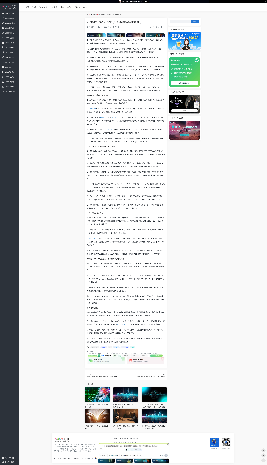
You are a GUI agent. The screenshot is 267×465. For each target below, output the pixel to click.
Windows (120, 324)
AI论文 (61, 449)
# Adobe (103, 347)
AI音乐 (56, 449)
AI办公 (87, 446)
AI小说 (94, 449)
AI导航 (57, 451)
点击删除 (154, 353)
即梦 (71, 451)
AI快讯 (34, 7)
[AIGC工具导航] (62, 440)
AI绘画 (76, 446)
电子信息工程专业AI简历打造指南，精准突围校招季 (153, 427)
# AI (110, 347)
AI (139, 75)
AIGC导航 (83, 444)
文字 (113, 117)
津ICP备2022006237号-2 (86, 458)
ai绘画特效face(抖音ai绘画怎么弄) (96, 427)
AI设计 (92, 109)
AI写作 (70, 446)
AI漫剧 (73, 449)
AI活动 (62, 7)
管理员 (116, 27)
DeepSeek (77, 451)
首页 (27, 7)
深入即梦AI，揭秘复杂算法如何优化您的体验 (125, 427)
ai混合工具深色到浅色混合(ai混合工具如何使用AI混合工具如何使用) (154, 405)
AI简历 (67, 449)
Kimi (83, 451)
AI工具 (89, 353)
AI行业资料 (94, 14)
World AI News (44, 7)
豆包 (62, 451)
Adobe (91, 238)
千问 (66, 451)
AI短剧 (85, 7)
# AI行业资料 (95, 347)
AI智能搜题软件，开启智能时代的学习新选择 (97, 405)
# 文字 (132, 347)
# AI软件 (116, 347)
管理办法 (117, 442)
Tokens (77, 7)
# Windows (124, 347)
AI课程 (54, 7)
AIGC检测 (80, 449)
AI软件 (102, 117)
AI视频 (82, 446)
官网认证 (126, 442)
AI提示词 (87, 449)
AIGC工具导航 (147, 353)
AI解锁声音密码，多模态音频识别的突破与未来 (125, 405)
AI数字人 (94, 446)
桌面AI (69, 7)
